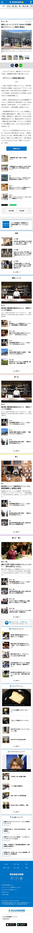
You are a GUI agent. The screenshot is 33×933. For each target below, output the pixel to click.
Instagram (21, 878)
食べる (8, 6)
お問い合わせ (5, 892)
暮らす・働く (26, 6)
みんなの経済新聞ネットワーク (16, 911)
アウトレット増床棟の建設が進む (15, 78)
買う (20, 6)
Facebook (12, 878)
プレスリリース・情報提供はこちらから (11, 887)
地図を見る (16, 148)
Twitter (16, 878)
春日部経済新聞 (15, 2)
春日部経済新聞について (8, 885)
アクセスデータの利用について (9, 889)
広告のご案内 (5, 894)
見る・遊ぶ (14, 6)
